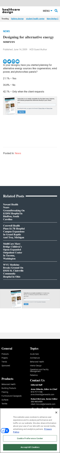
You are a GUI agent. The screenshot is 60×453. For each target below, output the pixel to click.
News (6, 31)
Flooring (5, 392)
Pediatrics (34, 375)
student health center (35, 19)
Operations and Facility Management (39, 370)
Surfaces (5, 400)
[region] (30, 430)
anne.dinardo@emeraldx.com (42, 394)
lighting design (17, 19)
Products (5, 354)
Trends (4, 362)
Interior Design (36, 366)
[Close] (56, 412)
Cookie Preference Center (30, 438)
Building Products (9, 388)
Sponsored (6, 366)
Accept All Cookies (30, 447)
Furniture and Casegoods (12, 396)
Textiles (4, 404)
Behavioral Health (37, 362)
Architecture (35, 358)
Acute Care (34, 354)
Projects (5, 358)
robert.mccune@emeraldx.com (43, 404)
